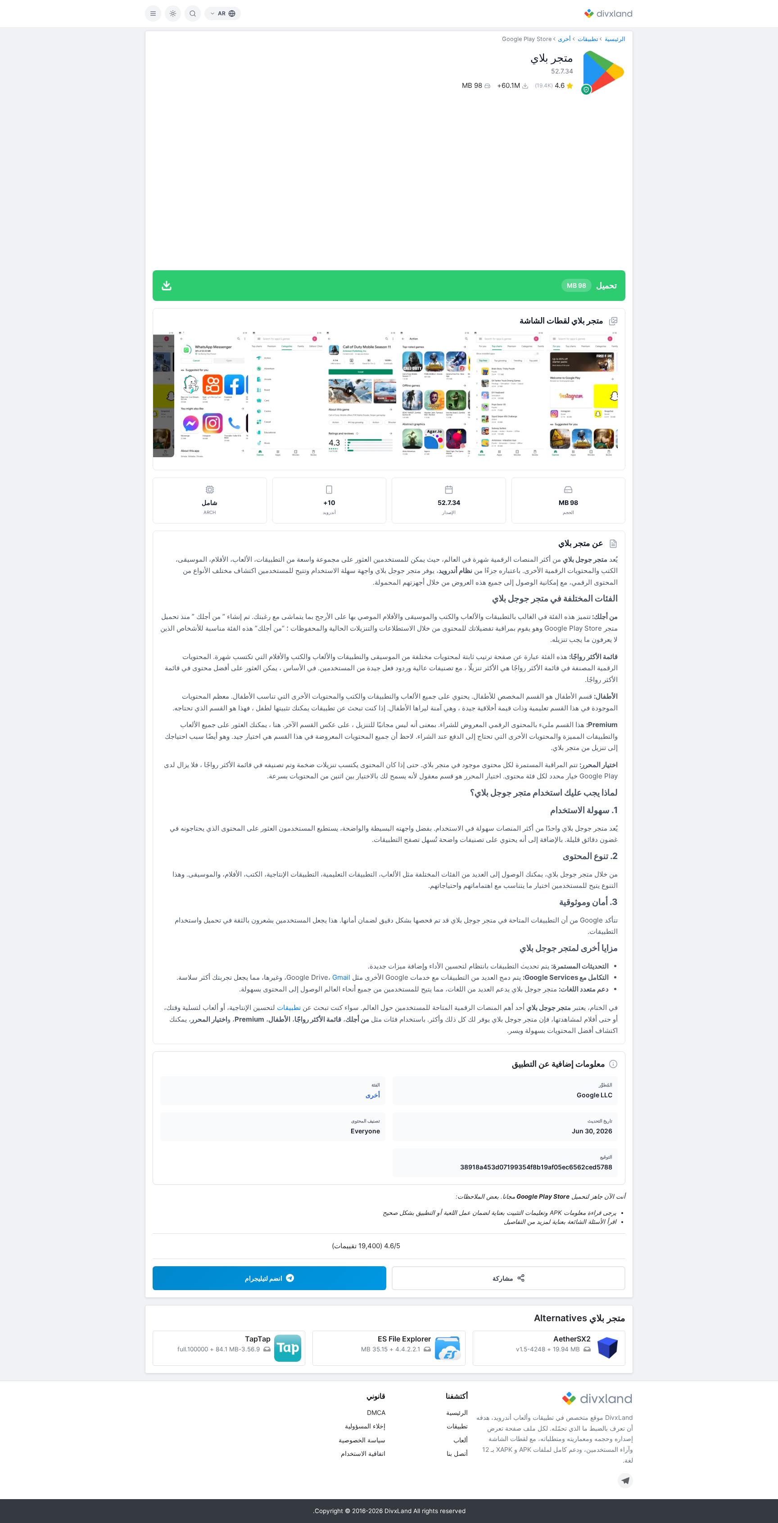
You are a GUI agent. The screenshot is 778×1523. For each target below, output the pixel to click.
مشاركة (503, 1278)
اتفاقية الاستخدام (363, 1453)
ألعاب (460, 1440)
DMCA (376, 1412)
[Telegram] (625, 1480)
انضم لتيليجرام (263, 1278)
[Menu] (153, 13)
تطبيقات (588, 39)
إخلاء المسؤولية (365, 1426)
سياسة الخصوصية (362, 1440)
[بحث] (193, 13)
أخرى (564, 39)
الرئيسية (615, 39)
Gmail (341, 977)
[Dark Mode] (173, 13)
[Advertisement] (389, 182)
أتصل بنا (457, 1453)
